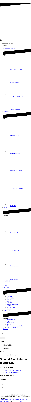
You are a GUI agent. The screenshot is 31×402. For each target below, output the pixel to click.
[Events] (20, 264)
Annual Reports (11, 319)
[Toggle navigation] (0, 39)
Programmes (6, 111)
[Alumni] (20, 94)
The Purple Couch (15, 250)
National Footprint (12, 307)
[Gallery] (20, 278)
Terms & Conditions (5, 401)
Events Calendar (14, 266)
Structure (9, 299)
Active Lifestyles (15, 153)
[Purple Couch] (20, 249)
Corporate (6, 287)
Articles (9, 321)
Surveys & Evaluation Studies (15, 326)
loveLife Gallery (14, 279)
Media (5, 207)
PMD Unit (13, 206)
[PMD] (20, 204)
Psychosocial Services (16, 170)
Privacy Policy (23, 399)
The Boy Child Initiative (17, 188)
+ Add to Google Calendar (12, 371)
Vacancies (9, 302)
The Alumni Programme (17, 96)
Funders (5, 329)
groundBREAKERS (9, 48)
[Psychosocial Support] (20, 169)
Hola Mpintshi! (14, 82)
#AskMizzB (6, 281)
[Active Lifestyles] (20, 151)
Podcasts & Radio (15, 232)
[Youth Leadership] (20, 108)
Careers (9, 301)
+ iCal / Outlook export (11, 372)
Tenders (9, 305)
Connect (9, 309)
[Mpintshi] (20, 81)
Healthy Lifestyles (15, 135)
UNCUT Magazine (12, 327)
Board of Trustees (12, 298)
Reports (9, 324)
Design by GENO (17, 401)
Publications (6, 310)
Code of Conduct (14, 399)
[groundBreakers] (20, 67)
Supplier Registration (12, 304)
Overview (9, 296)
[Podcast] (20, 231)
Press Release (10, 322)
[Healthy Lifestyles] (20, 134)
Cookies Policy (4, 399)
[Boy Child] (20, 186)
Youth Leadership (15, 109)
